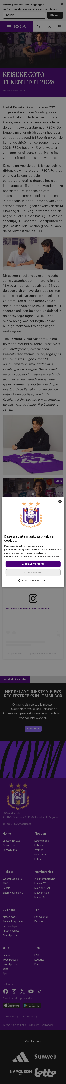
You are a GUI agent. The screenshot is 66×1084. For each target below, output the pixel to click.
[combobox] (60, 501)
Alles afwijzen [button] (33, 572)
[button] (32, 581)
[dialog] (33, 542)
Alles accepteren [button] (33, 563)
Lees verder (53, 556)
